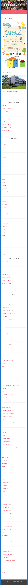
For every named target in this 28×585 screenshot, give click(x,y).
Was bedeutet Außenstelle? (8, 360)
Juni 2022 (3, 198)
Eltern (3, 391)
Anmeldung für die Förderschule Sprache (12, 379)
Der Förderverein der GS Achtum (9, 313)
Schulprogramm (5, 535)
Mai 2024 (3, 166)
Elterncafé (5, 397)
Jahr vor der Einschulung (7, 372)
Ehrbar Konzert (6, 488)
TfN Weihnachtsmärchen (8, 526)
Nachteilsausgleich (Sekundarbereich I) (10, 422)
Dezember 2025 (5, 147)
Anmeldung (4, 369)
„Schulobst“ (5, 476)
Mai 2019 (3, 235)
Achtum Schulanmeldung (8, 310)
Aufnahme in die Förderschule (8, 413)
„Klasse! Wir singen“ (7, 472)
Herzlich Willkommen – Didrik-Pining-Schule (10, 447)
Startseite (3, 249)
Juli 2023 (3, 179)
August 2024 (4, 163)
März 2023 (4, 185)
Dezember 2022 (5, 188)
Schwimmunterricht (7, 510)
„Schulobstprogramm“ (7, 541)
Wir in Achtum (5, 363)
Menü (15, 11)
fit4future (5, 491)
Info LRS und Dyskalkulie (7, 400)
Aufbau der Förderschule (8, 410)
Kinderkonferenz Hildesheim (12, 340)
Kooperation (4, 463)
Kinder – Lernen (5, 457)
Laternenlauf (5, 501)
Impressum (4, 451)
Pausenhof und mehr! (7, 504)
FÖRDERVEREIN (5, 425)
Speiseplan (5, 350)
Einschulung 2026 (5, 105)
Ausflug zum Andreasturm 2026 (7, 108)
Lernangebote (4, 469)
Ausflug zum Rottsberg (6, 121)
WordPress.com (16, 582)
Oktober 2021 (4, 207)
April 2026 (4, 144)
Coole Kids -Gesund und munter (9, 545)
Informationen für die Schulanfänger (10, 319)
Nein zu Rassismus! (5, 133)
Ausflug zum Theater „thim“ (7, 124)
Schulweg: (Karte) (6, 441)
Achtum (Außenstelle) (6, 304)
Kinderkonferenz (5, 114)
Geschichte (4, 432)
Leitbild (3, 466)
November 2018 (5, 238)
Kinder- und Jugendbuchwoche (9, 494)
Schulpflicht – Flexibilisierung (8, 382)
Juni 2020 (3, 216)
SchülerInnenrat (6, 557)
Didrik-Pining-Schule (14, 4)
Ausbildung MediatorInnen (10, 329)
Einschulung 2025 (5, 118)
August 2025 (4, 151)
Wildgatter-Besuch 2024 (6, 127)
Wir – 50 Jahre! (4, 566)
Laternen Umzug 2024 (6, 130)
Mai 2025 (3, 154)
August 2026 (4, 141)
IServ (3, 454)
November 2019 (5, 226)
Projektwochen (6, 507)
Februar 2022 (4, 204)
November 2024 (5, 157)
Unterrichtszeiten (6, 357)
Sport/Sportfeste (6, 516)
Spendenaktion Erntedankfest (8, 513)
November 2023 (5, 172)
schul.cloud (4, 532)
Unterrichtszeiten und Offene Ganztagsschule (11, 385)
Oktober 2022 (4, 194)
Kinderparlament (8, 336)
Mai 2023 (3, 182)
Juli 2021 (3, 210)
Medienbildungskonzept (6, 529)
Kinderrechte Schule (7, 551)
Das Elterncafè (6, 548)
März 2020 (4, 220)
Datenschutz (4, 388)
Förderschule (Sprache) (6, 407)
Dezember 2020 (5, 213)
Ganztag (5, 316)
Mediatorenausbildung (7, 554)
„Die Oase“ (5, 479)
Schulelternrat (6, 404)
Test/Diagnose (4, 563)
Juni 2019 (3, 232)
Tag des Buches (6, 523)
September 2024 (5, 160)
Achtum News (6, 307)
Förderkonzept (6, 419)
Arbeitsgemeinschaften (7, 482)
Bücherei (5, 485)
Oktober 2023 (4, 176)
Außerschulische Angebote (8, 394)
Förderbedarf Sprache (7, 416)
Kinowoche (5, 498)
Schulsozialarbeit (6, 326)
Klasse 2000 (7, 347)
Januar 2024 (4, 169)
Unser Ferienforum (6, 354)
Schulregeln (5, 460)
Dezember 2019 (5, 223)
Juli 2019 (3, 229)
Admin (3, 366)
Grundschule (4, 435)
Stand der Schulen (6, 520)
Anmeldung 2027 (5, 111)
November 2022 (5, 191)
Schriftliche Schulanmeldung (8, 375)
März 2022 (4, 201)
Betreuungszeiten (6, 438)
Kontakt (4, 322)
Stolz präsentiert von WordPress (12, 581)
